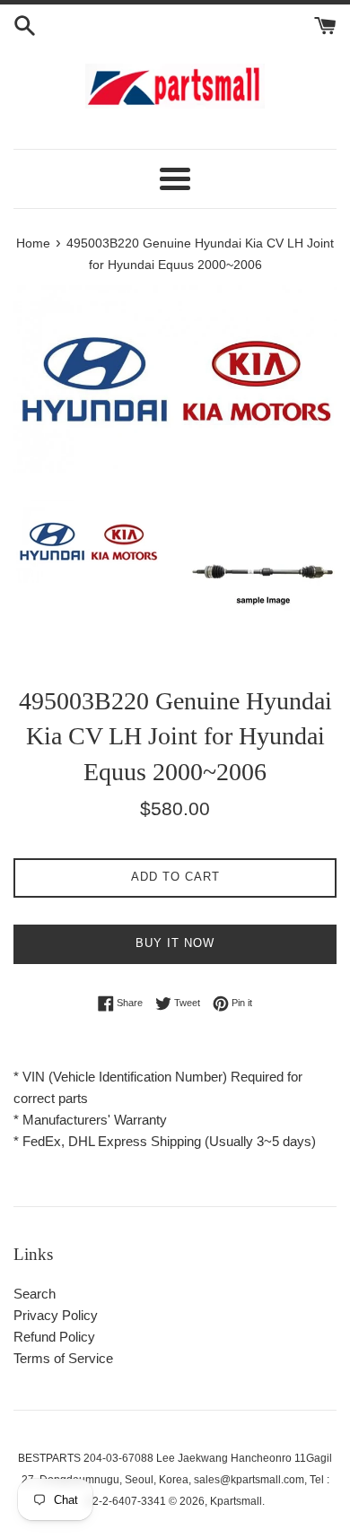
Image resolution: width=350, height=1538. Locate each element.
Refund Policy (54, 1336)
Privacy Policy (55, 1315)
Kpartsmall (236, 1501)
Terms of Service (63, 1358)
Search (34, 1293)
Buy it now (175, 943)
